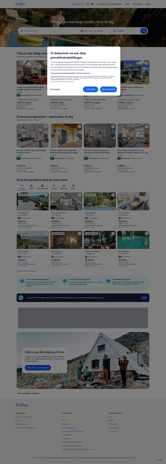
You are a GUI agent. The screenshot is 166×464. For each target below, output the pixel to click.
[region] (83, 71)
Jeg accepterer (108, 89)
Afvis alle (90, 89)
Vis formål (55, 89)
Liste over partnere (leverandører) (62, 81)
